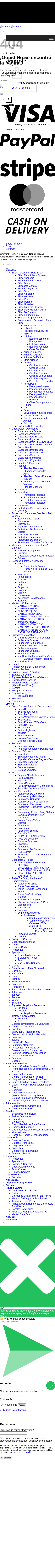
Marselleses (24, 907)
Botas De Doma (26, 709)
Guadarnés (12, 1137)
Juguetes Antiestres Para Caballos (30, 677)
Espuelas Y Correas (22, 751)
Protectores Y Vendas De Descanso (36, 542)
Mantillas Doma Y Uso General (34, 637)
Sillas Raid (23, 299)
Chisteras (23, 844)
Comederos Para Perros (24, 1190)
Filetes (21, 563)
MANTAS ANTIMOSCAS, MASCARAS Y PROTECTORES (35, 625)
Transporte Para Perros (24, 1201)
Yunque (16, 1000)
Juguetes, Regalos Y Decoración (29, 1005)
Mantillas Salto (25, 661)
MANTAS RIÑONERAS (30, 614)
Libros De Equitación (23, 1055)
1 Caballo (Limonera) (29, 955)
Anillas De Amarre (21, 1116)
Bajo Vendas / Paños (28, 518)
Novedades (12, 1180)
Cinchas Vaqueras (39, 378)
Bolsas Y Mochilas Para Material (29, 1034)
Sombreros (29, 915)
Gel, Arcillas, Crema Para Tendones (30, 1100)
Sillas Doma (24, 283)
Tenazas (16, 995)
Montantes (23, 505)
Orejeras (22, 553)
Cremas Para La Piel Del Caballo (29, 1098)
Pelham (22, 582)
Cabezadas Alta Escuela (30, 436)
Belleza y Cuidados (16, 1063)
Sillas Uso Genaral (27, 286)
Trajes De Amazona (28, 886)
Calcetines (23, 828)
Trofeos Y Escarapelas (23, 1016)
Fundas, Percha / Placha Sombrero (44, 930)
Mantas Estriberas (32, 415)
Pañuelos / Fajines (27, 883)
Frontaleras (23, 492)
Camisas (22, 910)
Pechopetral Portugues (41, 391)
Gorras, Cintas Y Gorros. (30, 820)
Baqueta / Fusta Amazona (31, 775)
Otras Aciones (30, 360)
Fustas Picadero (26, 783)
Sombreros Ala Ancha (29, 913)
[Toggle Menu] (51, 38)
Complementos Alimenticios (26, 1106)
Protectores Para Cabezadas (33, 508)
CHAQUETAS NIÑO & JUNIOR (34, 868)
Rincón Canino (14, 1188)
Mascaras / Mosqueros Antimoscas (36, 555)
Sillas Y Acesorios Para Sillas (27, 272)
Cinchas (27, 362)
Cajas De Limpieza (22, 1074)
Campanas (23, 521)
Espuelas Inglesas (27, 764)
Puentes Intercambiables (36, 418)
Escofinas (17, 1002)
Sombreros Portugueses (42, 918)
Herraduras (17, 973)
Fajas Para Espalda (28, 831)
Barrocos (22, 600)
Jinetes (10, 704)
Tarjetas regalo (25, 696)
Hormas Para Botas (28, 738)
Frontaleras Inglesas (34, 495)
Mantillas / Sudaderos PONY (33, 645)
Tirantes (22, 897)
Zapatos (22, 733)
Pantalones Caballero (29, 799)
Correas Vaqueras (27, 770)
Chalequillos (24, 905)
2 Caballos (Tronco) (28, 957)
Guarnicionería (14, 1174)
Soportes (16, 1177)
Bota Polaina (24, 727)
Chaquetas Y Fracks (22, 860)
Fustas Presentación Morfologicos (35, 786)
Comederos (18, 1121)
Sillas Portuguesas (27, 288)
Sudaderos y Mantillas (23, 635)
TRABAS (16, 698)
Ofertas (10, 1185)
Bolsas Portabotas (27, 735)
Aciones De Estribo (33, 357)
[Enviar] (1, 84)
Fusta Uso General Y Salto (31, 788)
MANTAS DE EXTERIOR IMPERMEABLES (31, 620)
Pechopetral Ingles (39, 386)
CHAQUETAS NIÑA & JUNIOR (34, 870)
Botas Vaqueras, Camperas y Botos (36, 717)
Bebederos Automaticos (24, 1114)
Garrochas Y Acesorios (24, 1026)
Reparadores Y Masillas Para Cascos (31, 989)
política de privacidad (23, 1452)
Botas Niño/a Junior (28, 711)
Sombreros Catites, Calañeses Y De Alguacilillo (39, 923)
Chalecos (23, 809)
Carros (15, 944)
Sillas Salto (23, 291)
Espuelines (23, 754)
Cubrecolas (24, 524)
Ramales (16, 664)
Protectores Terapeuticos (30, 537)
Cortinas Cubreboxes (23, 1127)
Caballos (11, 270)
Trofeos (21, 1021)
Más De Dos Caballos (29, 963)
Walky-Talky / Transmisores (26, 1032)
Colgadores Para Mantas (25, 1151)
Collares (16, 1193)
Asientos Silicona (32, 325)
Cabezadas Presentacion (31, 452)
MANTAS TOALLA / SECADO (33, 616)
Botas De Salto (25, 714)
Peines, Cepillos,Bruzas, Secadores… (32, 1066)
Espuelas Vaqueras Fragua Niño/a (36, 759)
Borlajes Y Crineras (22, 690)
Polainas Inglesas (27, 746)
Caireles (22, 936)
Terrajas (16, 997)
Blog (8, 11)
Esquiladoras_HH (21, 693)
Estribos (27, 336)
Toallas (15, 1039)
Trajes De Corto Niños (29, 894)
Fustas (15, 772)
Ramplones (18, 987)
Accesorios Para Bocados (31, 598)
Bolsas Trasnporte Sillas (30, 317)
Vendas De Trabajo (28, 534)
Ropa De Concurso (28, 838)
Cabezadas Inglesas (28, 439)
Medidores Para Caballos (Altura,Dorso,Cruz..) (25, 684)
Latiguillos (28, 328)
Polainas (16, 743)
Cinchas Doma (37, 368)
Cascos (16, 1061)
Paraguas (17, 1037)
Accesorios (17, 950)
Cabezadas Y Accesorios (25, 428)
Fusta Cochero (25, 778)
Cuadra (10, 1111)
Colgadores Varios (21, 1145)
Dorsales (22, 510)
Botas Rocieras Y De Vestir (32, 722)
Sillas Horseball (26, 304)
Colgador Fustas (20, 1140)
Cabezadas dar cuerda (29, 458)
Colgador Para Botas (23, 1143)
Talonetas (17, 992)
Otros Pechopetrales (40, 402)
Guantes (22, 823)
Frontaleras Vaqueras (34, 497)
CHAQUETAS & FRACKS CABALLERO (31, 874)
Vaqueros (23, 574)
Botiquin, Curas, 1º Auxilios (26, 672)
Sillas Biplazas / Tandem (30, 307)
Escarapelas (24, 1018)
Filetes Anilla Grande (34, 566)
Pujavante (17, 984)
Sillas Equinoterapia (28, 315)
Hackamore (24, 595)
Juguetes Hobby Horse (19, 1182)
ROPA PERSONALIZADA (31, 836)
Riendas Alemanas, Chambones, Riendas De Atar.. (36, 471)
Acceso (22, 1405)
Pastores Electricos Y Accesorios (29, 1053)
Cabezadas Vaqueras (29, 434)
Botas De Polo (25, 725)
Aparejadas (18, 952)
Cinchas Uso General (40, 376)
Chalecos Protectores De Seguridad (30, 1024)
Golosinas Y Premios (23, 1108)
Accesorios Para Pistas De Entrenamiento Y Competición (27, 1049)
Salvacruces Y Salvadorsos (37, 413)
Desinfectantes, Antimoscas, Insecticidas (33, 1129)
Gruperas (28, 410)
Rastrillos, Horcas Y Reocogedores (30, 1135)
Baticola (27, 423)
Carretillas (17, 1119)
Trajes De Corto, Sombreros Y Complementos (27, 879)
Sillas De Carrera (27, 312)
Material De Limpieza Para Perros (29, 1198)
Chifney (22, 592)
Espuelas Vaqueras (28, 762)
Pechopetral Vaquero (40, 389)
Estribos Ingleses (38, 344)
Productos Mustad (21, 981)
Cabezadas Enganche (29, 460)
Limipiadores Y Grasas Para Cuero (30, 1079)
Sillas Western (25, 296)
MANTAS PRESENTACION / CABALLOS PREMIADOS (33, 631)
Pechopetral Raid (38, 394)
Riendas (22, 466)
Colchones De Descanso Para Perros (31, 1196)
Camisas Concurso (28, 841)
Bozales (16, 688)
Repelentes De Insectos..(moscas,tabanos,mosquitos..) (27, 1094)
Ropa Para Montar (21, 791)
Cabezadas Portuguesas (30, 450)
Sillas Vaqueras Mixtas (29, 280)
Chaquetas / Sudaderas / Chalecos (36, 807)
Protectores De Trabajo (30, 540)
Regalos (22, 1010)
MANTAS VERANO (28, 608)
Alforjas (27, 421)
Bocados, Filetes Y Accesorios (27, 561)
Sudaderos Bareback (29, 640)
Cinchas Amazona (38, 365)
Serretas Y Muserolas (29, 463)
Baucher (22, 579)
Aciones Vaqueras (33, 354)
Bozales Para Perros (22, 1209)
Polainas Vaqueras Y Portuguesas (35, 749)
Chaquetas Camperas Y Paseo (34, 902)
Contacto (11, 14)
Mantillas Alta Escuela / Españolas (36, 656)
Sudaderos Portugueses (30, 643)
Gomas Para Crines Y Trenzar (27, 1077)
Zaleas (27, 407)
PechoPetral (29, 384)
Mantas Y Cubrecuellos (24, 603)
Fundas (27, 405)
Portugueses (24, 577)
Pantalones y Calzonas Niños (33, 801)
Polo (20, 585)
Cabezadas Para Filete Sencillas (35, 442)
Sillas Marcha (25, 302)
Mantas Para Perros (22, 1214)
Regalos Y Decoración (35, 1013)
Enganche (23, 587)
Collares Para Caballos (24, 680)
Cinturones (23, 825)
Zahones (16, 1058)
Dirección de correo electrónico (17, 1430)
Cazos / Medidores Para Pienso (28, 1124)
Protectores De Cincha (41, 381)
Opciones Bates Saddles (30, 426)
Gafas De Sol (25, 833)
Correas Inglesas (26, 767)
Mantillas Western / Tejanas (37, 659)
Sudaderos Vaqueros (29, 651)
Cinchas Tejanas (38, 373)
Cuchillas (17, 971)
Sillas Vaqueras (26, 278)
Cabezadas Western (28, 455)
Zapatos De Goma (21, 674)
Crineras (22, 558)
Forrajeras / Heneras (22, 1045)
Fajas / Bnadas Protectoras (32, 526)
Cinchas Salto (36, 370)
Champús (17, 1090)
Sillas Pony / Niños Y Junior (32, 309)
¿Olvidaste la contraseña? (13, 1410)
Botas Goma (24, 719)
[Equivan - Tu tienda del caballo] (11, 26)
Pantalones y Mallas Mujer (31, 796)
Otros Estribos (36, 349)
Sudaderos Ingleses (28, 648)
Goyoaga (22, 590)
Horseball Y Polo (20, 1042)
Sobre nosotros (14, 8)
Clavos (15, 965)
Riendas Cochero (32, 487)
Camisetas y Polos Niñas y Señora (36, 812)
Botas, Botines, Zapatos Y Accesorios (31, 706)
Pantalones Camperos (29, 804)
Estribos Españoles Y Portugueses (40, 340)
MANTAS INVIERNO (28, 606)
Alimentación (13, 1103)
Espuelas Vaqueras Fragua (32, 756)
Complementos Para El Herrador (29, 968)
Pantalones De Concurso (31, 793)
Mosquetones (19, 1132)
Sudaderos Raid (26, 653)
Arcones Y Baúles (21, 1153)
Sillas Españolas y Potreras (32, 275)
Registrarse (6, 1458)
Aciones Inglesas (32, 352)
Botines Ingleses (26, 730)
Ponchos (16, 1029)
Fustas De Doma (26, 780)
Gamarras (23, 489)
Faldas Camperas (27, 934)
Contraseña (7, 1399)
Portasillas (17, 1148)
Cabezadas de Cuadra (29, 431)
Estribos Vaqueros (38, 346)
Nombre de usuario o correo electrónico (21, 1391)
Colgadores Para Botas (30, 741)
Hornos (15, 976)
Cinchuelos (18, 701)
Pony (20, 960)
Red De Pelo (24, 852)
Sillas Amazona (26, 294)
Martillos (16, 979)
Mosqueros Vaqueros (29, 550)
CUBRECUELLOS (27, 611)
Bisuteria (22, 1008)
